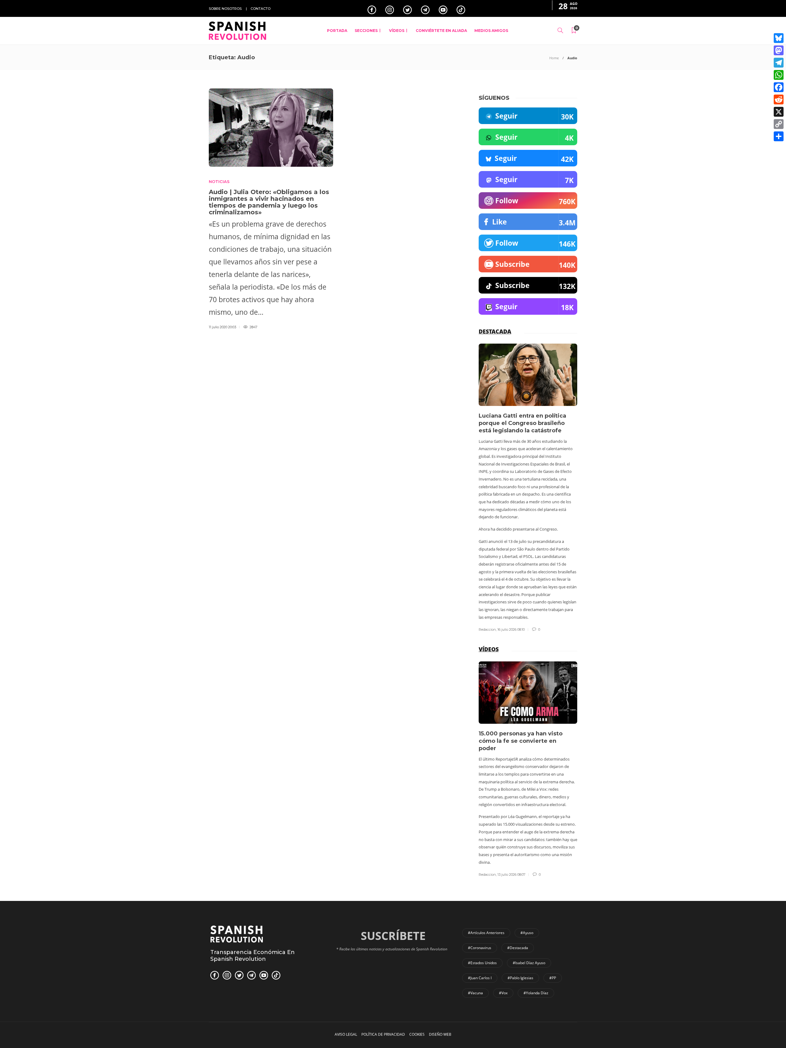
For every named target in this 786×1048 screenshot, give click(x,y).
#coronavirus (479, 947)
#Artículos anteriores (486, 932)
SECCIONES (366, 30)
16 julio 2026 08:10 (511, 629)
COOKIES (417, 1034)
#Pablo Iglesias (520, 977)
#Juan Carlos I (480, 977)
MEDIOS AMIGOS (491, 30)
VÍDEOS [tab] (489, 649)
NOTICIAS (219, 181)
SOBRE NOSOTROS (225, 8)
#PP (552, 977)
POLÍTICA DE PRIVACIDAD (383, 1034)
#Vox (503, 992)
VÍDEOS (396, 30)
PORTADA (337, 30)
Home (554, 58)
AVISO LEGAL (346, 1034)
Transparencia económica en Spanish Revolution (252, 955)
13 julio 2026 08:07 (511, 874)
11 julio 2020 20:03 (222, 327)
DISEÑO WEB (440, 1034)
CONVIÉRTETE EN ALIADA (441, 30)
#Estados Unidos (482, 962)
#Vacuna (475, 992)
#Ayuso (526, 932)
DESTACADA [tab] (495, 331)
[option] (528, 488)
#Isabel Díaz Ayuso (529, 962)
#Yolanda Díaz (535, 992)
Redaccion (487, 629)
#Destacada (517, 947)
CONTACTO (260, 8)
